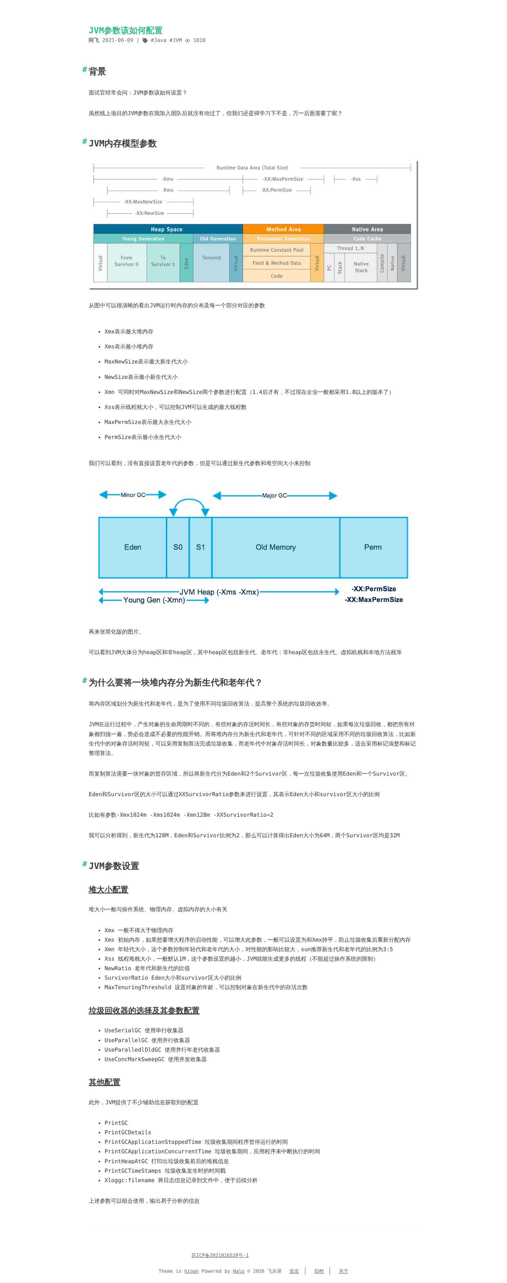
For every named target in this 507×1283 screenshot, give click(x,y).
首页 (294, 1271)
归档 (319, 1271)
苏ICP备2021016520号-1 (220, 1255)
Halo (238, 1271)
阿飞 (94, 41)
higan (192, 1271)
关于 (344, 1271)
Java (160, 41)
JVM (177, 41)
